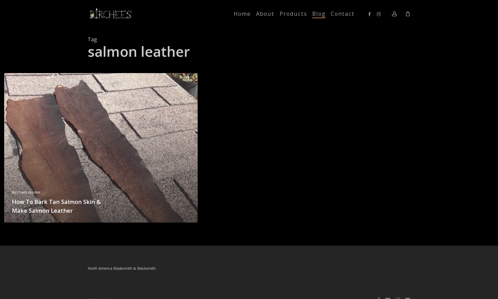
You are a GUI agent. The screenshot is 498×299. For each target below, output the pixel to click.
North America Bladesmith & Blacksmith (122, 268)
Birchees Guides (26, 192)
